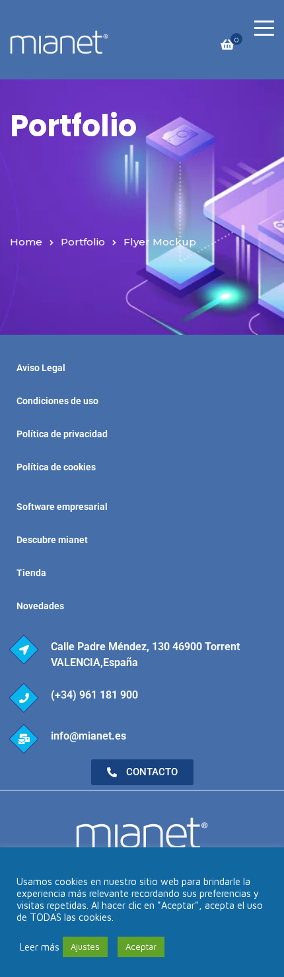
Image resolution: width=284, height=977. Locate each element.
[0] (227, 47)
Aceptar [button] (141, 946)
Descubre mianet (52, 539)
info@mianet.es (88, 736)
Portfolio (83, 241)
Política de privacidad (62, 434)
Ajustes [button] (85, 946)
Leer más (39, 947)
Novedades (40, 606)
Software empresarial (62, 506)
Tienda (31, 573)
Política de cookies (56, 467)
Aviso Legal (41, 367)
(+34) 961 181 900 (94, 695)
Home (26, 241)
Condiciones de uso (57, 401)
